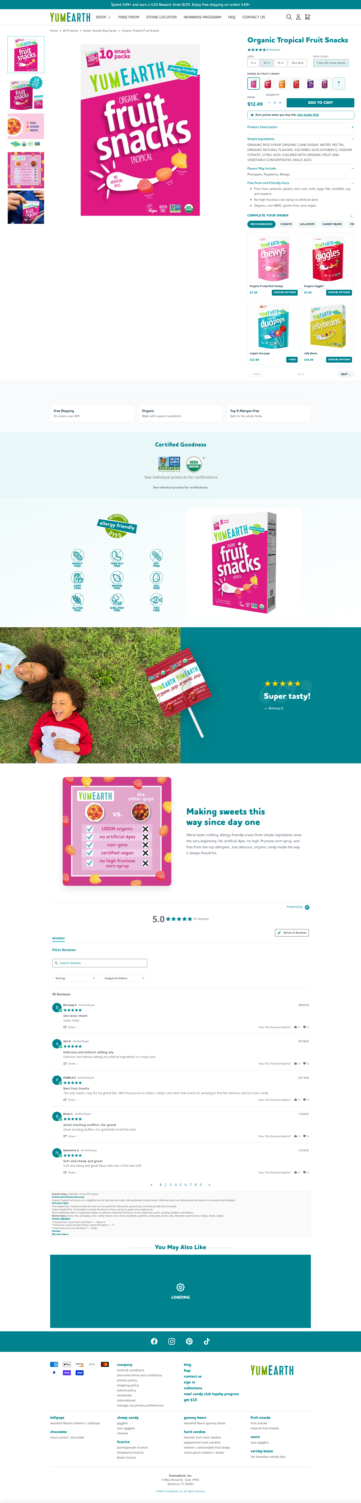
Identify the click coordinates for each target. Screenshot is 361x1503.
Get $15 (190, 1400)
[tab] (292, 932)
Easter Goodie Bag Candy (100, 30)
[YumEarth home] (281, 1370)
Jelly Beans (310, 353)
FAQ (231, 17)
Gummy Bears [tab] (332, 224)
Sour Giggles (126, 1428)
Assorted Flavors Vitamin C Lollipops (75, 1423)
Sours (255, 1437)
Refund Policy (126, 1390)
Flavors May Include (261, 168)
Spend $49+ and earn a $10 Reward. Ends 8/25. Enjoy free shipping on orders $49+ (180, 4)
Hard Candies (195, 1432)
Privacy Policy (127, 1380)
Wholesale (124, 1395)
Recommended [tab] (261, 224)
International (126, 1400)
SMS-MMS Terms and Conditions (139, 1375)
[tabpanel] (180, 1094)
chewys (122, 1433)
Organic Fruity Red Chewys (266, 286)
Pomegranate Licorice (132, 1447)
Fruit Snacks (261, 1417)
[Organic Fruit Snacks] (310, 83)
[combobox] (75, 978)
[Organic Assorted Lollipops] (296, 83)
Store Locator (161, 17)
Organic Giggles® (314, 286)
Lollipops (57, 1417)
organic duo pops (260, 353)
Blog (187, 1364)
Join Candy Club (308, 115)
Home (54, 30)
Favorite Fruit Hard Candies (202, 1437)
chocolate (58, 1432)
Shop (101, 17)
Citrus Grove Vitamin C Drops (204, 1452)
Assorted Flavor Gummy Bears (204, 1423)
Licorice (123, 1442)
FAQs (187, 1370)
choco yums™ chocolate (67, 1437)
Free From (128, 17)
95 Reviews (273, 50)
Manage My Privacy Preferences (140, 1405)
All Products (70, 30)
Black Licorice (126, 1457)
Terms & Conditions (130, 1370)
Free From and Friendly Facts (268, 183)
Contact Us (253, 17)
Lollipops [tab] (307, 224)
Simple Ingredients (261, 139)
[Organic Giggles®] (268, 83)
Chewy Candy (128, 1417)
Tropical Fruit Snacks (265, 1428)
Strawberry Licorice (130, 1452)
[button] (26, 54)
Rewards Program (202, 17)
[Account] (298, 17)
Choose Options (285, 292)
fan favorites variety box (268, 1456)
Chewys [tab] (286, 224)
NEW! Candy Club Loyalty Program (211, 1394)
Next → (346, 374)
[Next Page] (210, 1185)
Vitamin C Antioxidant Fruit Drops (207, 1447)
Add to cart (320, 102)
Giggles (122, 1423)
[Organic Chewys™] (282, 83)
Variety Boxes (262, 1451)
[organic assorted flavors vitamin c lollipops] (324, 83)
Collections (193, 1388)
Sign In (189, 1382)
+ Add (292, 359)
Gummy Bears (195, 1417)
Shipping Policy (128, 1385)
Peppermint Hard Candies (202, 1442)
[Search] (289, 17)
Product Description (262, 127)
